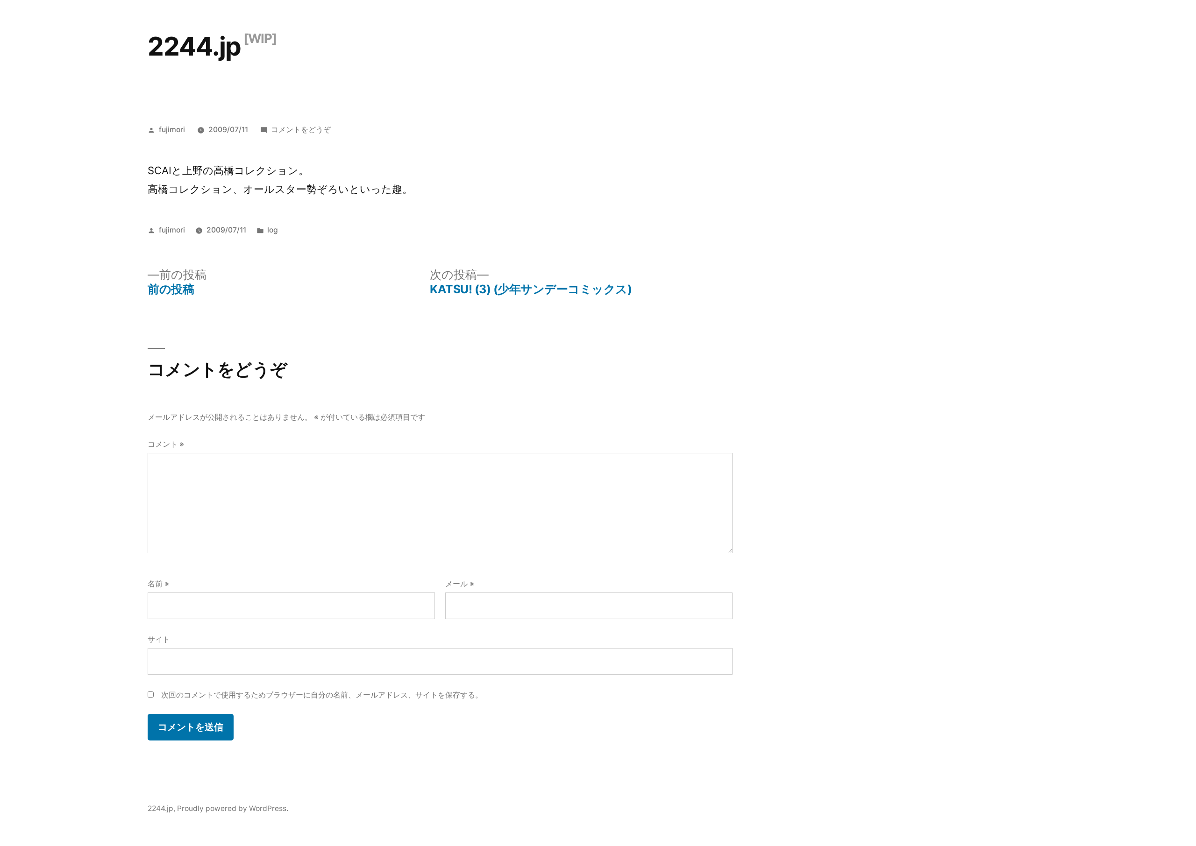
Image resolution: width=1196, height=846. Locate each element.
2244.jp (194, 46)
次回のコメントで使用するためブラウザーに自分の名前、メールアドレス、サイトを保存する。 (322, 695)
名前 (158, 583)
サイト (159, 639)
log (272, 230)
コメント (166, 444)
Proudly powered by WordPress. (232, 808)
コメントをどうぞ (301, 129)
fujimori (172, 129)
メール (459, 583)
